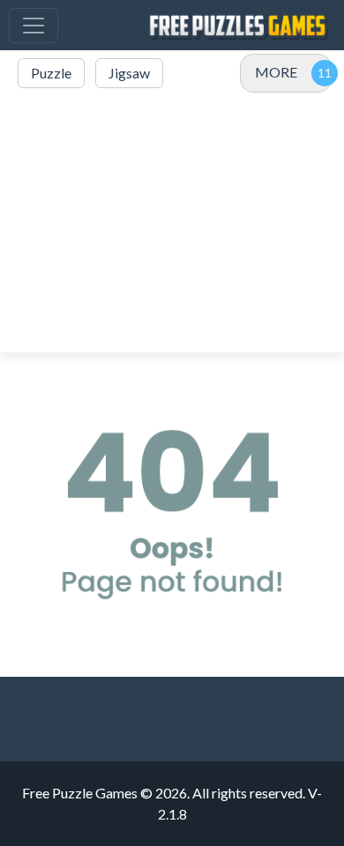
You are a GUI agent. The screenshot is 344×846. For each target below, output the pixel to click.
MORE (276, 71)
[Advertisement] (172, 222)
